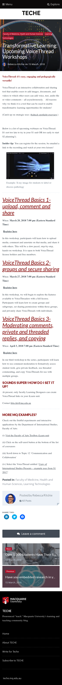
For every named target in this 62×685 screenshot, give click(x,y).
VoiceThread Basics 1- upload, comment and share (26, 206)
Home (5, 633)
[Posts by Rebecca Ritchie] (10, 499)
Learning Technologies (37, 484)
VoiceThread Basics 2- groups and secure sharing (30, 265)
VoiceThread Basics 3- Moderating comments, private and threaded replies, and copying (27, 328)
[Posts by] (5, 64)
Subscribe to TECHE (13, 660)
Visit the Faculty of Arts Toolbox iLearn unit (27, 435)
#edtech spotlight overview (44, 114)
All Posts (26, 500)
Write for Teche (10, 651)
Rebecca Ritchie (16, 64)
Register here (10, 231)
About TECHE (9, 642)
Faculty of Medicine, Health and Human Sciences (23, 34)
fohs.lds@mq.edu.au (21, 403)
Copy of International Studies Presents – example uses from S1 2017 (29, 468)
